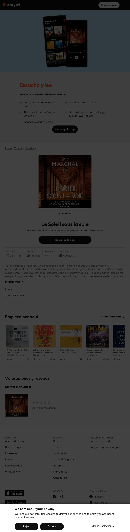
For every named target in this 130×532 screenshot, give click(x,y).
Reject (26, 526)
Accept (52, 526)
